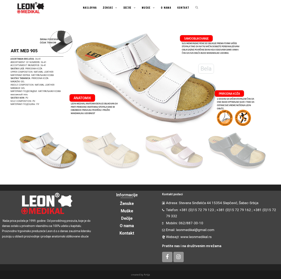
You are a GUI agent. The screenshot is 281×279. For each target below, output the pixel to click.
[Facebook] (167, 257)
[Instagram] (178, 257)
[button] (8, 78)
